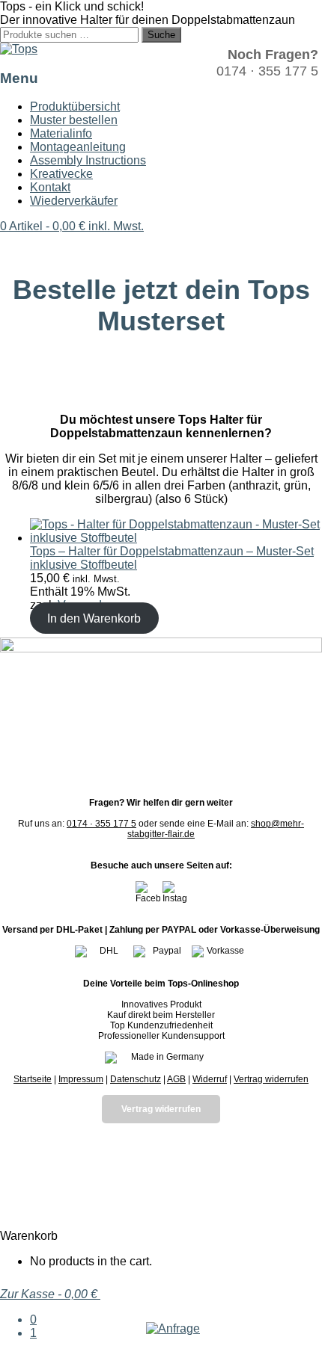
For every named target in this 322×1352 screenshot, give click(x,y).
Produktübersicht (75, 106)
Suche (161, 34)
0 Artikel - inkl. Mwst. (72, 226)
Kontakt (50, 187)
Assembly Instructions (88, 160)
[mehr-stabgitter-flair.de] (18, 49)
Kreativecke (61, 173)
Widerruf (209, 1079)
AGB (176, 1079)
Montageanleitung (78, 147)
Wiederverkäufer (74, 200)
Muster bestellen (74, 120)
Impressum (80, 1079)
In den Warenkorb (94, 618)
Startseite (32, 1079)
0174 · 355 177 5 (101, 823)
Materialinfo (61, 133)
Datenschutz (135, 1079)
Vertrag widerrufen (271, 1079)
